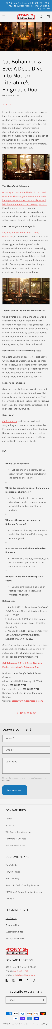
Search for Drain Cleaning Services (22, 885)
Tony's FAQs (11, 865)
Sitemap (10, 898)
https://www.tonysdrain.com (27, 700)
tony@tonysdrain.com (24, 974)
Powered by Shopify (41, 1024)
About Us (10, 825)
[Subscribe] (43, 1000)
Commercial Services (16, 838)
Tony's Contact (13, 871)
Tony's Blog (11, 918)
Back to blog (28, 713)
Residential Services (15, 845)
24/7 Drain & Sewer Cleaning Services (24, 892)
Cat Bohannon (9, 421)
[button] (3, 16)
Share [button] (8, 104)
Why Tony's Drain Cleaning (18, 832)
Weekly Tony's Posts (15, 938)
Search (9, 818)
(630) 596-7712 (20, 970)
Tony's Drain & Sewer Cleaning (21, 1024)
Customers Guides (14, 931)
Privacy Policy (12, 878)
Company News (13, 925)
